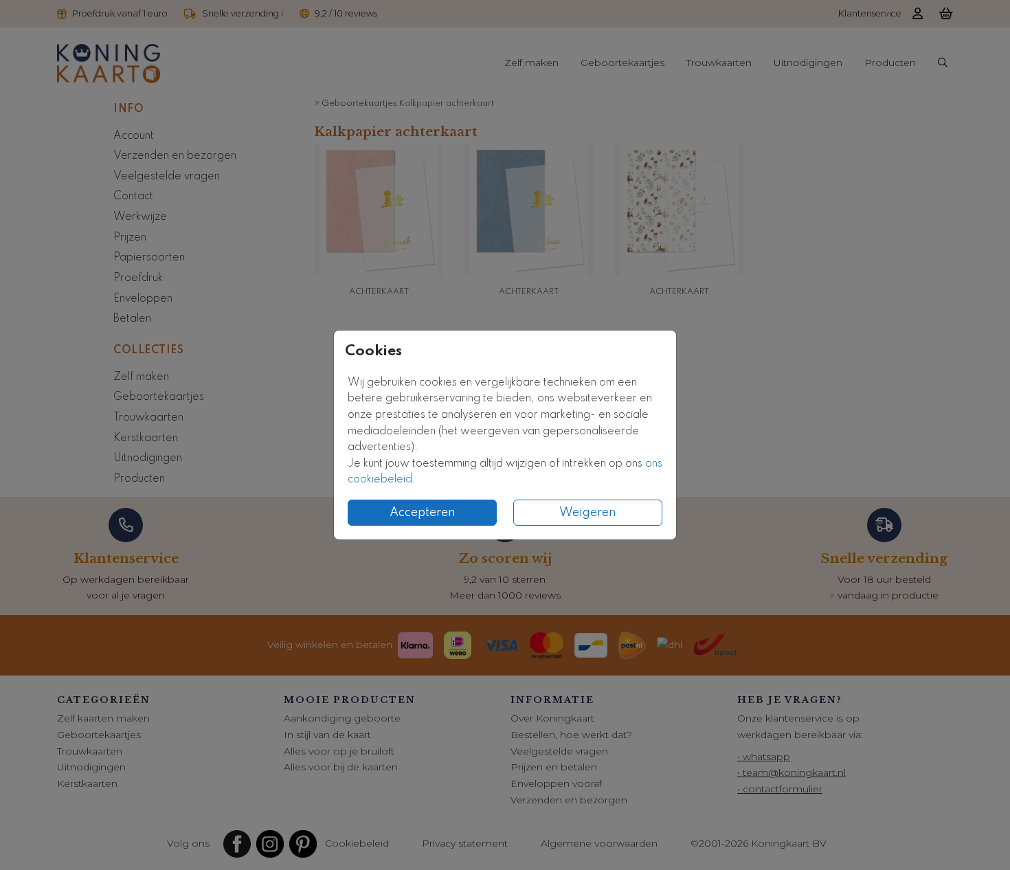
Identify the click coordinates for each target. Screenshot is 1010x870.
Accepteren (423, 512)
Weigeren (587, 512)
